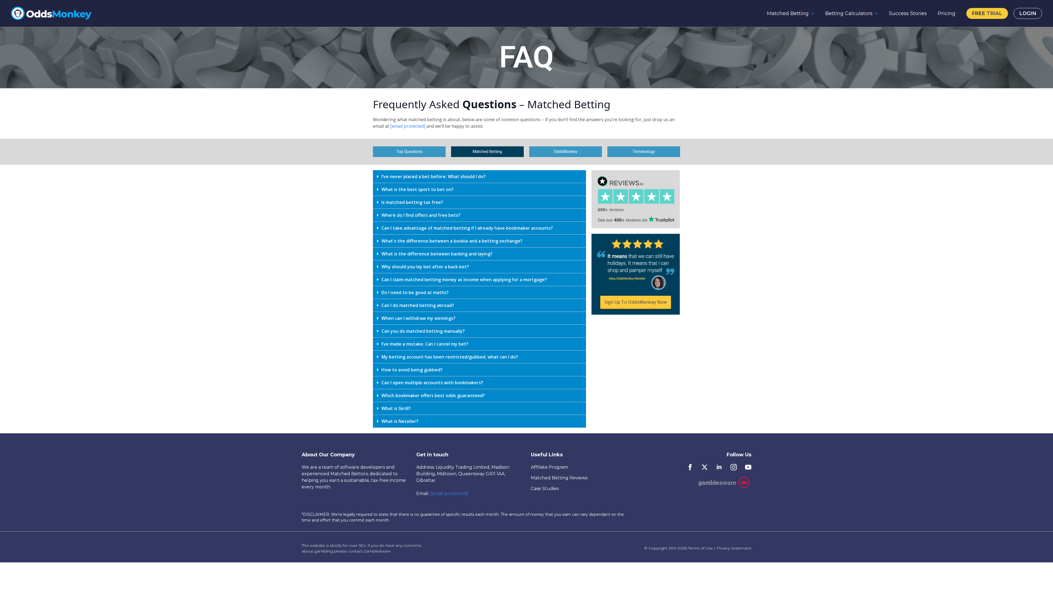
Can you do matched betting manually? (423, 331)
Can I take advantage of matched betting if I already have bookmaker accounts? (467, 228)
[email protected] (449, 493)
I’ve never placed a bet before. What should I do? (433, 176)
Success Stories (908, 13)
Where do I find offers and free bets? (420, 215)
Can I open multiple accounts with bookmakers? (432, 383)
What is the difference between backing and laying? (436, 254)
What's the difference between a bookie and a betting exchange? (451, 241)
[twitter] (704, 467)
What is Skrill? (396, 408)
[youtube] (748, 467)
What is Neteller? (399, 421)
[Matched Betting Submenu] (814, 13)
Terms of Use (700, 548)
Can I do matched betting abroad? (417, 305)
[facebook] (690, 467)
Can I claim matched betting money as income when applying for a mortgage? (464, 280)
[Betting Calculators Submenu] (878, 13)
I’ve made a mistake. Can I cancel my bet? (424, 344)
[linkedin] (719, 467)
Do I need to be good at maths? (415, 292)
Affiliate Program (549, 467)
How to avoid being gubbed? (412, 370)
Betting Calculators (849, 13)
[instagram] (734, 467)
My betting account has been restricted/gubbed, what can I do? (449, 357)
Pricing (946, 13)
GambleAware (377, 551)
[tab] (479, 176)
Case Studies (545, 488)
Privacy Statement (734, 548)
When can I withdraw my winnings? (418, 318)
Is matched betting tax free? (412, 202)
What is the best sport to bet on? (417, 189)
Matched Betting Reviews (559, 477)
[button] (409, 151)
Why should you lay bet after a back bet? (425, 267)
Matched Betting (788, 13)
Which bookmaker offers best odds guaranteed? (433, 395)
